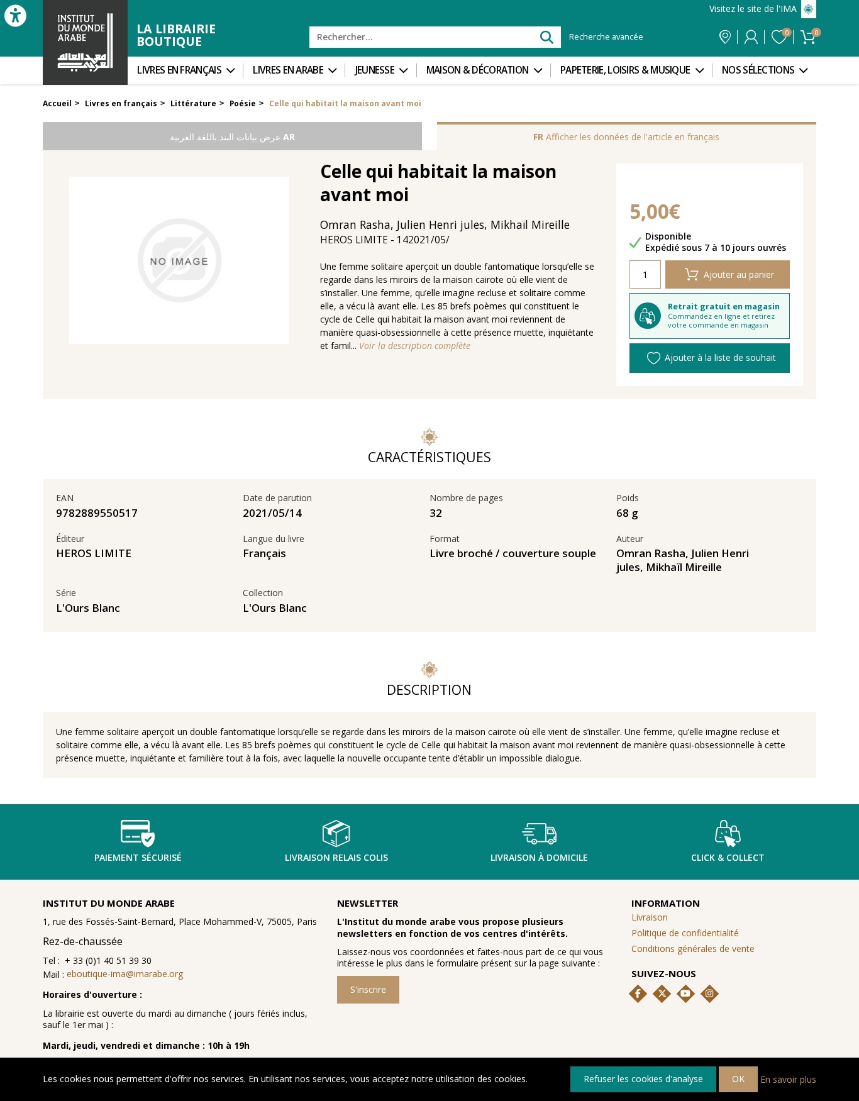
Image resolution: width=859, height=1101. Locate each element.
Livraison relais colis (336, 857)
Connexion (751, 37)
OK (738, 1079)
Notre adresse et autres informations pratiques (725, 37)
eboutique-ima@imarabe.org (125, 974)
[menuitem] (185, 70)
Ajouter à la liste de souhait (720, 357)
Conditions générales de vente (693, 948)
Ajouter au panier (739, 274)
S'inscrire (368, 989)
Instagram (709, 993)
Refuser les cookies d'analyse (643, 1079)
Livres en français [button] (179, 70)
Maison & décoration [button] (477, 70)
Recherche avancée (606, 37)
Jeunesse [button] (374, 70)
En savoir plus (788, 1079)
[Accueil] (85, 42)
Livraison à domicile (539, 857)
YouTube (685, 993)
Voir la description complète (414, 345)
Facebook (638, 993)
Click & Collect (728, 857)
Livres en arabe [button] (288, 70)
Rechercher (546, 36)
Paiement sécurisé (138, 857)
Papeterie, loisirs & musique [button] (625, 70)
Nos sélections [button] (758, 70)
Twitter (662, 993)
